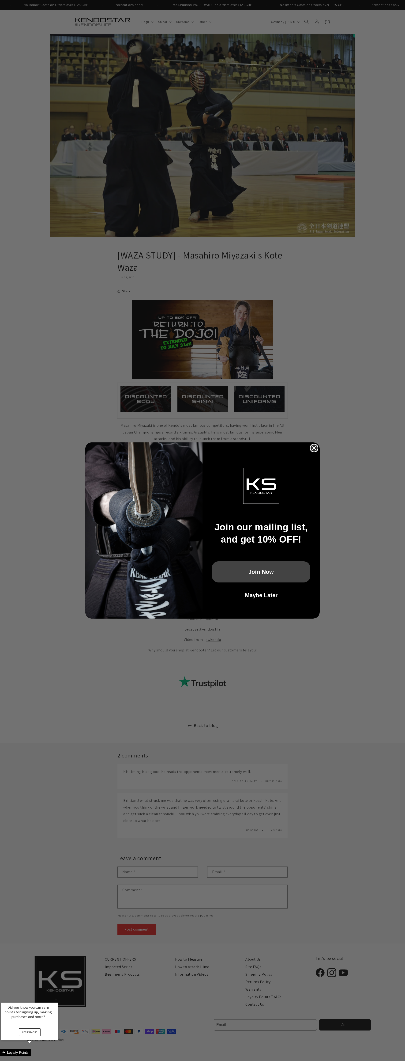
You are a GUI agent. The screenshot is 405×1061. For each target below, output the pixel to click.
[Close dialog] (314, 448)
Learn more (29, 1032)
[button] (35, 1052)
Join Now (261, 572)
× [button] (56, 999)
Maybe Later (261, 595)
